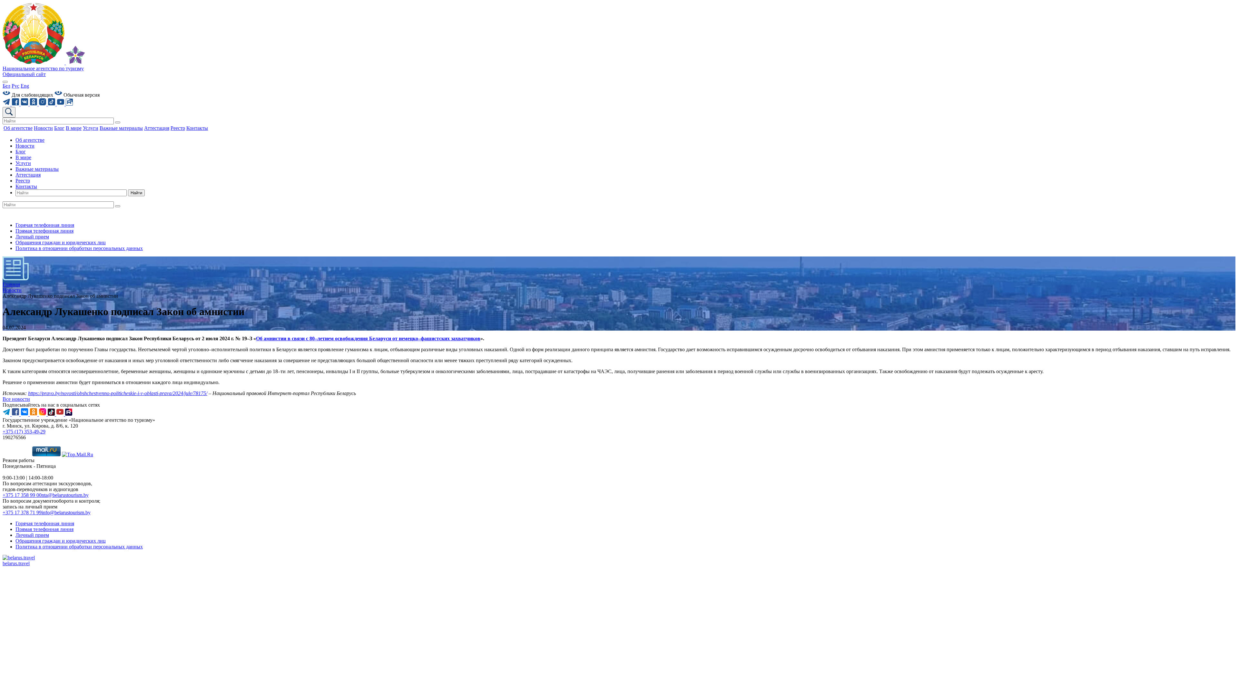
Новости (24, 146)
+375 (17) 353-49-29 (24, 431)
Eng (25, 86)
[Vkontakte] (25, 104)
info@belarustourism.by (66, 512)
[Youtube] (61, 104)
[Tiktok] (52, 104)
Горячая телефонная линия (44, 225)
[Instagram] (43, 104)
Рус (15, 86)
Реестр (22, 180)
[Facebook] (16, 104)
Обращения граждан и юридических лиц (60, 242)
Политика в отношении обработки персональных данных (79, 248)
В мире (23, 157)
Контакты (26, 186)
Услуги (23, 163)
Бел (6, 86)
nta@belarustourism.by (65, 495)
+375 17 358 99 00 (22, 495)
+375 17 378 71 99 (22, 512)
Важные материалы (37, 169)
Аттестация (28, 175)
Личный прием (32, 236)
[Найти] (117, 122)
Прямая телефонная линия (44, 231)
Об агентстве (29, 140)
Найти (136, 192)
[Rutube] (69, 104)
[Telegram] (7, 104)
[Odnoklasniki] (34, 104)
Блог (20, 151)
